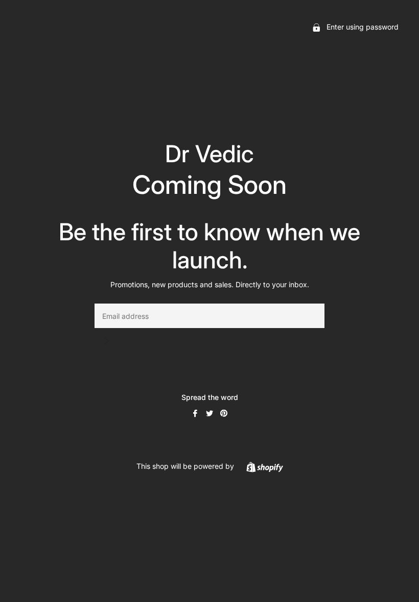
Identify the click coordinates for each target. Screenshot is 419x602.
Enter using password (361, 26)
